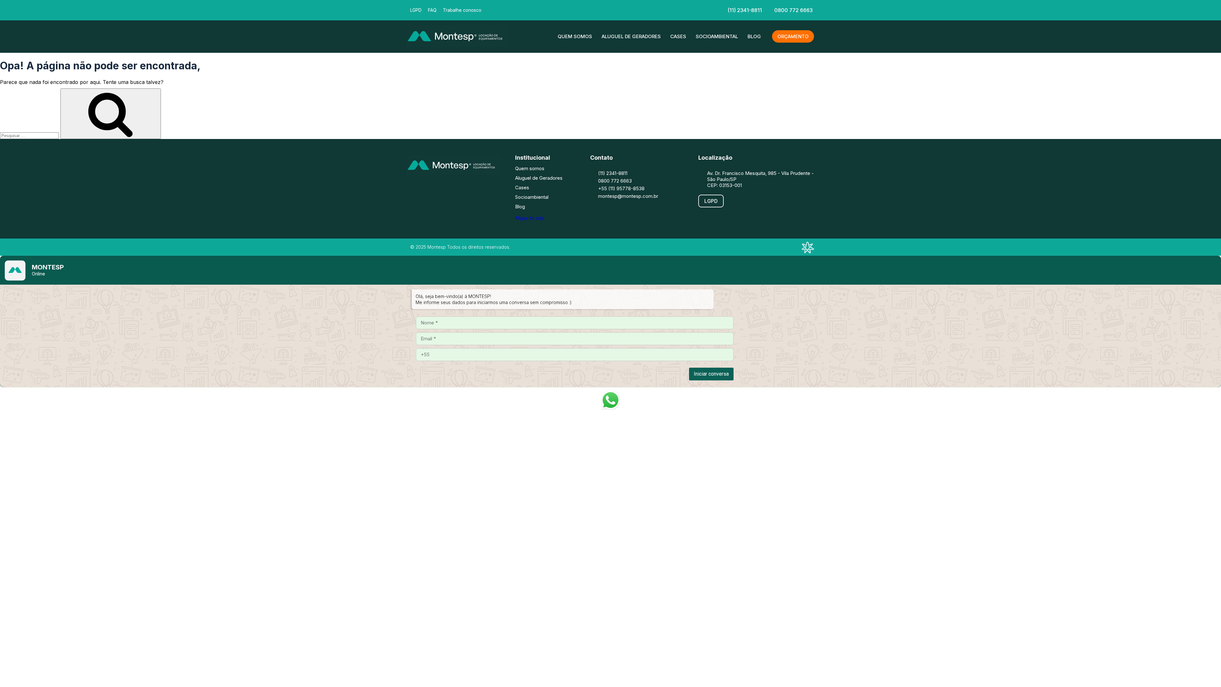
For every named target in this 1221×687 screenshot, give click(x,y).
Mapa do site (529, 218)
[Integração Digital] (807, 251)
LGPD (416, 10)
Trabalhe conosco (462, 10)
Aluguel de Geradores (631, 36)
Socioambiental (717, 36)
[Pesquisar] (110, 113)
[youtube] (629, 9)
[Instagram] (434, 187)
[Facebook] (572, 9)
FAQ (432, 10)
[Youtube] (472, 187)
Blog (754, 36)
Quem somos (575, 36)
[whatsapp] (648, 9)
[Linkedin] (610, 9)
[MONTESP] (458, 45)
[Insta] (591, 9)
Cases (678, 36)
